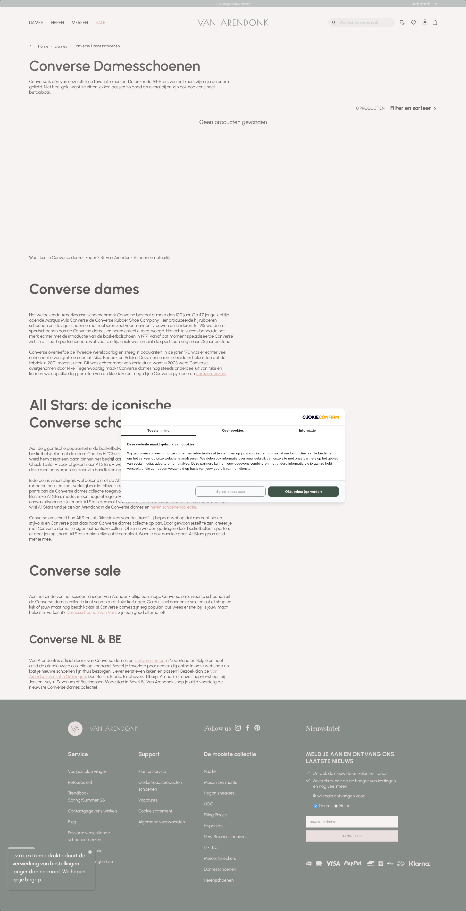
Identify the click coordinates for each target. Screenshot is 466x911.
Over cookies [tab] (233, 430)
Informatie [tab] (307, 430)
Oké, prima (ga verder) (303, 491)
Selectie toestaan (230, 491)
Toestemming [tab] (158, 430)
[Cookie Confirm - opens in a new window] (320, 416)
